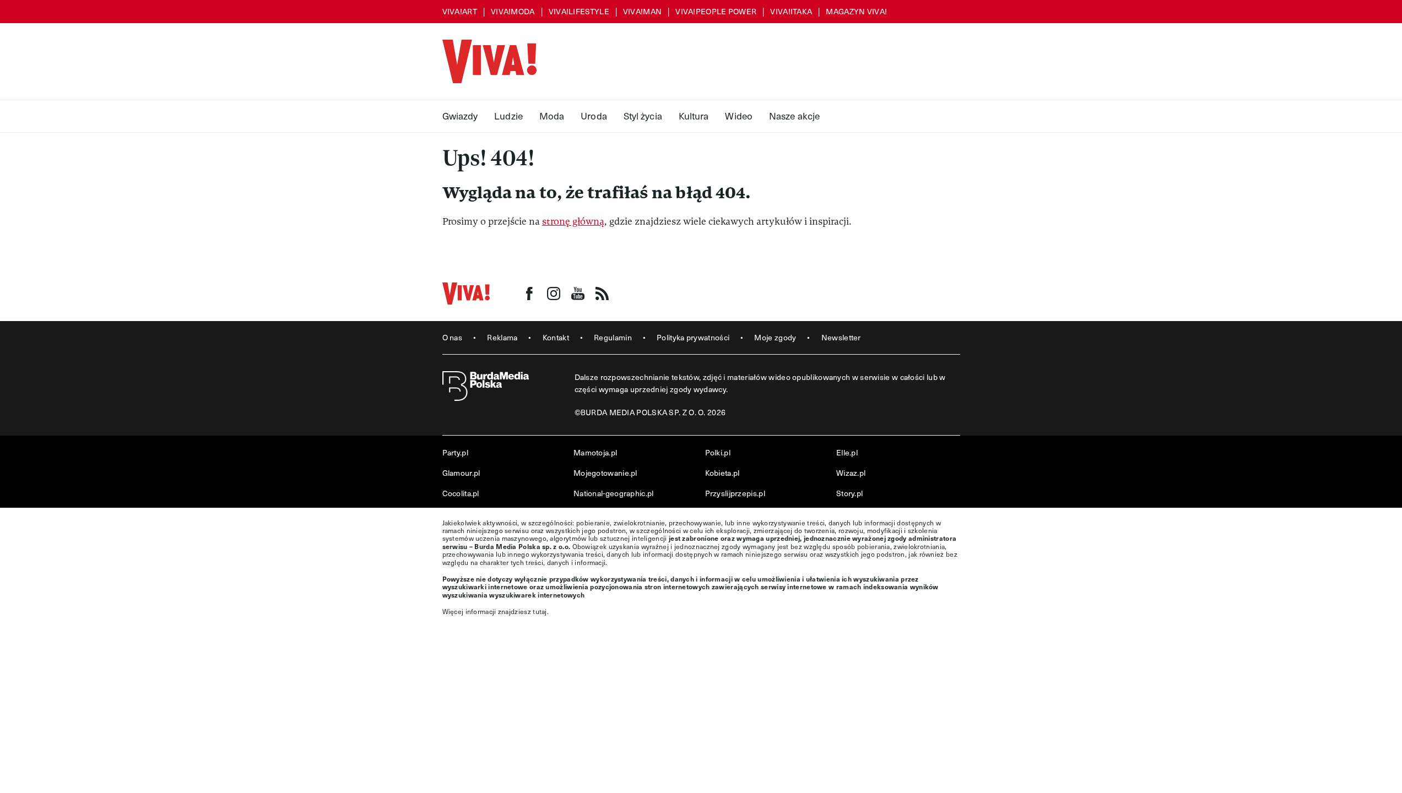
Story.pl (849, 493)
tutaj (540, 611)
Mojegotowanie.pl (605, 473)
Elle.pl (847, 452)
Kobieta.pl (722, 473)
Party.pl (455, 452)
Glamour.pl (461, 473)
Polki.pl (717, 452)
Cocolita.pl (460, 493)
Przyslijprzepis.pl (735, 493)
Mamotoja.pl (595, 452)
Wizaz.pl (850, 473)
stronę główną (573, 221)
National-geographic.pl (613, 493)
